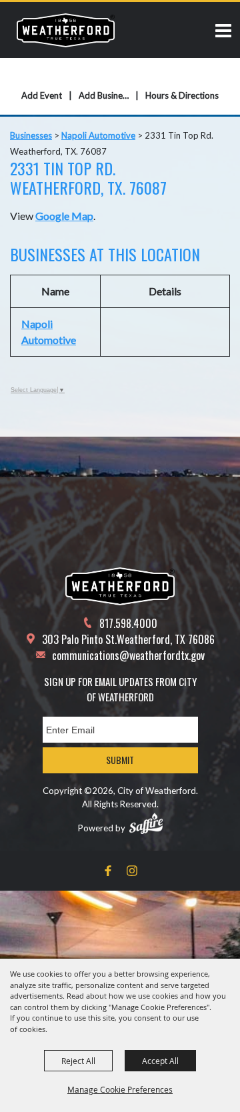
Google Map (64, 215)
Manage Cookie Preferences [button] (120, 1089)
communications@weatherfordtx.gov (128, 655)
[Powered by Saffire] (146, 823)
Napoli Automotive (98, 135)
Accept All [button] (160, 1060)
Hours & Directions (182, 95)
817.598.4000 (128, 623)
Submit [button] (120, 760)
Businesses (31, 135)
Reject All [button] (78, 1060)
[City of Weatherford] (66, 30)
